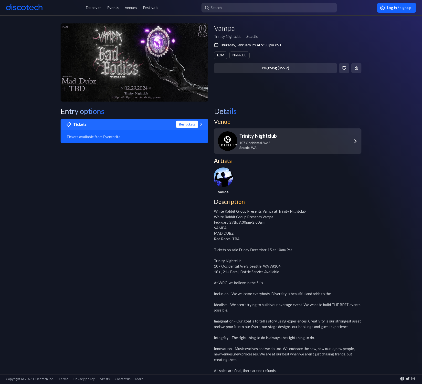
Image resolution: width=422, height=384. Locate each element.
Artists (105, 379)
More (139, 379)
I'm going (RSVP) (275, 68)
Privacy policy (84, 379)
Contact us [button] (122, 379)
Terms (63, 379)
